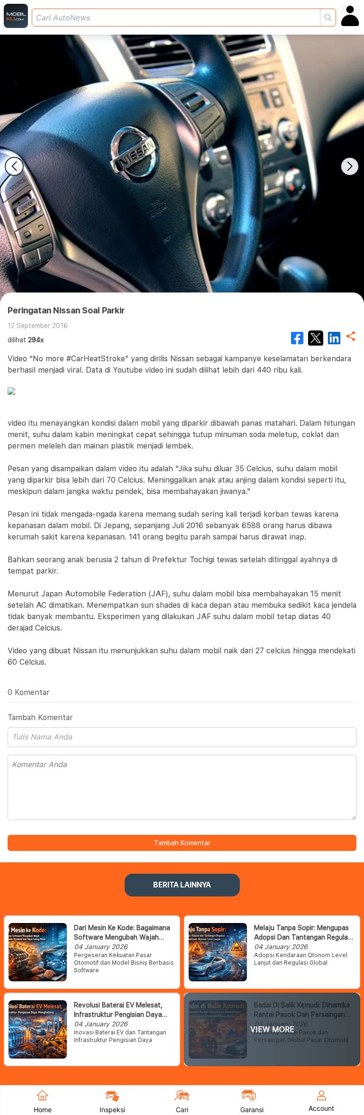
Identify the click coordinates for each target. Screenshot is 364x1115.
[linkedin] (334, 338)
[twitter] (315, 338)
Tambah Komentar (182, 843)
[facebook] (297, 338)
